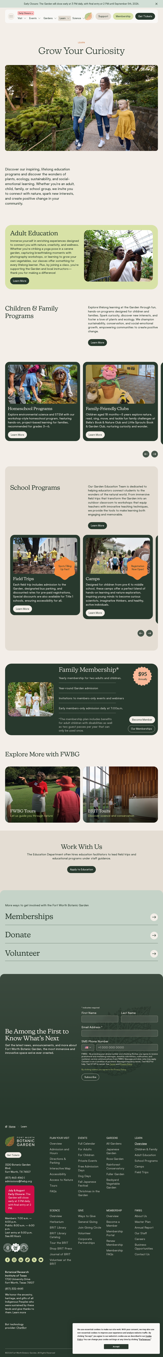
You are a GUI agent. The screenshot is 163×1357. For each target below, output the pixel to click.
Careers (140, 1239)
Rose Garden (115, 1158)
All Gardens (114, 1143)
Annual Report (144, 1227)
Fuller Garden (115, 1174)
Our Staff (141, 1233)
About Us (141, 1216)
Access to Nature (61, 1179)
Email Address (92, 1027)
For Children (86, 1155)
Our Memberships (141, 728)
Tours (53, 1185)
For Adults (85, 1149)
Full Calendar (86, 1143)
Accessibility (58, 1174)
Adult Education (145, 1155)
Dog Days (84, 1176)
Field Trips (142, 1172)
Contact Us (142, 1254)
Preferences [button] (144, 1339)
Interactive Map (60, 1168)
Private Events (87, 1160)
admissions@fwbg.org (18, 1181)
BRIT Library (58, 1227)
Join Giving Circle (89, 1227)
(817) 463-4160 (14, 1177)
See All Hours (13, 1236)
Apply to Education (81, 869)
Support (103, 16)
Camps (139, 1166)
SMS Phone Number (95, 1041)
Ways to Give (87, 1216)
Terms (113, 1064)
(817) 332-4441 (14, 1288)
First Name (89, 1013)
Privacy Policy (126, 1064)
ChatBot (21, 1327)
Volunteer (84, 1233)
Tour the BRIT (59, 1242)
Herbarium (57, 1221)
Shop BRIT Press (61, 1248)
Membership (123, 16)
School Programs (146, 1160)
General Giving (87, 1221)
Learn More (19, 280)
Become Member (142, 719)
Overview (56, 1143)
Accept (116, 1347)
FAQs (53, 1191)
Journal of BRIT (60, 1254)
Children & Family (146, 1149)
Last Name (128, 1013)
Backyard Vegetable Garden (113, 1183)
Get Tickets (145, 16)
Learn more (19, 1312)
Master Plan (143, 1221)
